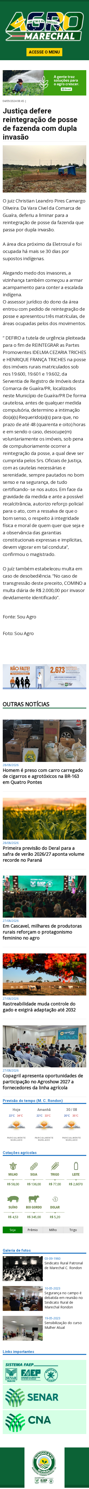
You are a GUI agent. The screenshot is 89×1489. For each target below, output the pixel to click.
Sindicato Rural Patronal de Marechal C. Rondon (63, 1265)
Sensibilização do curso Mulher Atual (63, 1325)
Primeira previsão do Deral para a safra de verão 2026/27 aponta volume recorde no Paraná (43, 854)
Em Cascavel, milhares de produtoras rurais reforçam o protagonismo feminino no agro (42, 932)
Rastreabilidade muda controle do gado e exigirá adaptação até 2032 (39, 1007)
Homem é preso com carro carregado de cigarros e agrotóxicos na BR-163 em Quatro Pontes (43, 776)
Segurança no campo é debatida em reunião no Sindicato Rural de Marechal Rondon (63, 1299)
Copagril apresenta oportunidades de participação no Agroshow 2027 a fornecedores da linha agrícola (43, 1082)
